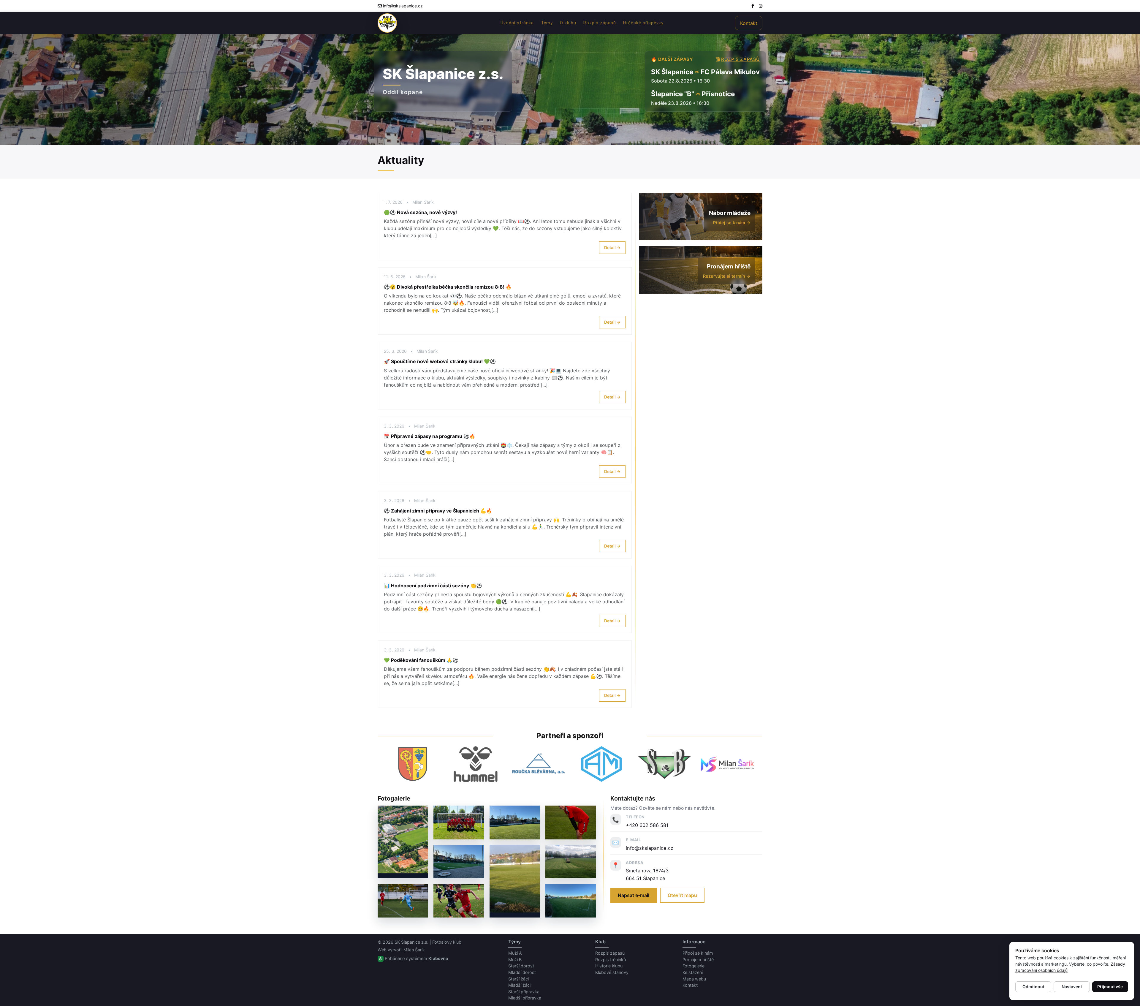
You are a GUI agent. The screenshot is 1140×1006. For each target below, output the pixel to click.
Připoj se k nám (698, 953)
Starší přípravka (523, 991)
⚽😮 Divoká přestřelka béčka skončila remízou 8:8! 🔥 (448, 287)
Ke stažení (693, 972)
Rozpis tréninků (610, 959)
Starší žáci (518, 978)
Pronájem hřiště (698, 959)
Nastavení (1072, 986)
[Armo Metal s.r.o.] (601, 764)
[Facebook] (752, 6)
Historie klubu (609, 965)
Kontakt (748, 23)
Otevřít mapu (682, 895)
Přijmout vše (1110, 986)
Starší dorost (521, 965)
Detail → (612, 247)
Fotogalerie (693, 965)
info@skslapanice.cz (403, 5)
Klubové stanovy (611, 972)
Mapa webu (694, 978)
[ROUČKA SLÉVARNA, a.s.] (538, 763)
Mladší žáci (519, 985)
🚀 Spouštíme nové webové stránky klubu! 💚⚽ (440, 361)
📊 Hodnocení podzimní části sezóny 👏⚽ (433, 586)
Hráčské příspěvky (643, 23)
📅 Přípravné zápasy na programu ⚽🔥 (429, 436)
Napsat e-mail (633, 895)
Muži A (515, 953)
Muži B (515, 959)
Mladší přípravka (524, 997)
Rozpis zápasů (599, 23)
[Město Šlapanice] (412, 764)
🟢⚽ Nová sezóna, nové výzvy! (420, 212)
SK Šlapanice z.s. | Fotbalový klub (428, 942)
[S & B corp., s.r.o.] (664, 764)
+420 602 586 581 (647, 825)
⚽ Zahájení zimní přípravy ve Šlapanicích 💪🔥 (438, 511)
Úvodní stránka (517, 23)
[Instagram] (760, 6)
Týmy (547, 23)
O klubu (568, 23)
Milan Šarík (414, 949)
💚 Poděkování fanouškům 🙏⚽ (421, 660)
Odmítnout (1033, 986)
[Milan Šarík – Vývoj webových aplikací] (727, 763)
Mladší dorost (522, 972)
